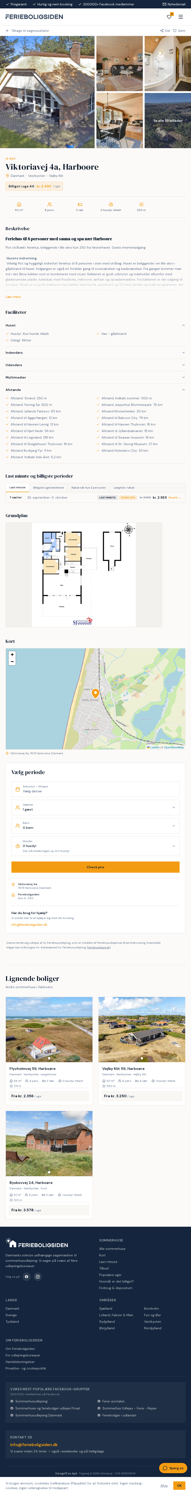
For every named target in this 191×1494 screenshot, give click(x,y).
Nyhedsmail (176, 4)
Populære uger (110, 1275)
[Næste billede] (87, 1029)
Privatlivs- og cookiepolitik (26, 1368)
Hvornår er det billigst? (116, 1281)
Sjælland (105, 1308)
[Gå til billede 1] (49, 1058)
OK (179, 1485)
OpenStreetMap (174, 747)
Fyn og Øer (152, 1315)
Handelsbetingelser (20, 1362)
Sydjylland (107, 1321)
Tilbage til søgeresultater (30, 31)
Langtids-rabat (124, 488)
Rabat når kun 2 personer (89, 488)
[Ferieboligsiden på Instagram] (38, 1276)
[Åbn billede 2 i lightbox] (119, 63)
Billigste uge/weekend (48, 488)
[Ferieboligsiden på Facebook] (26, 1276)
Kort (102, 1255)
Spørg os (176, 1468)
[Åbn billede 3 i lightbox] (168, 63)
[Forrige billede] (11, 1029)
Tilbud (104, 1268)
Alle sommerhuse (112, 1249)
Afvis (164, 1485)
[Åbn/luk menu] (180, 16)
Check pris (95, 867)
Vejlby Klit (56, 176)
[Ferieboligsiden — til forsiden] (37, 1242)
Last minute (18, 487)
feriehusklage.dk (98, 947)
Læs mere (13, 297)
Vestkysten (36, 176)
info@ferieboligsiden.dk (29, 924)
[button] (95, 694)
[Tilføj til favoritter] (86, 1055)
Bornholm (151, 1308)
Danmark (17, 176)
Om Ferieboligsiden (20, 1349)
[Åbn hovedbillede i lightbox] (47, 92)
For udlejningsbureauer (23, 1355)
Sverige (11, 1315)
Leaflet (154, 747)
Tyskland (12, 1321)
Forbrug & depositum (115, 1288)
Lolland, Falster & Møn (116, 1315)
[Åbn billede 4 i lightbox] (119, 120)
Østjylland (107, 1328)
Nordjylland (152, 1328)
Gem (181, 31)
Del (167, 31)
